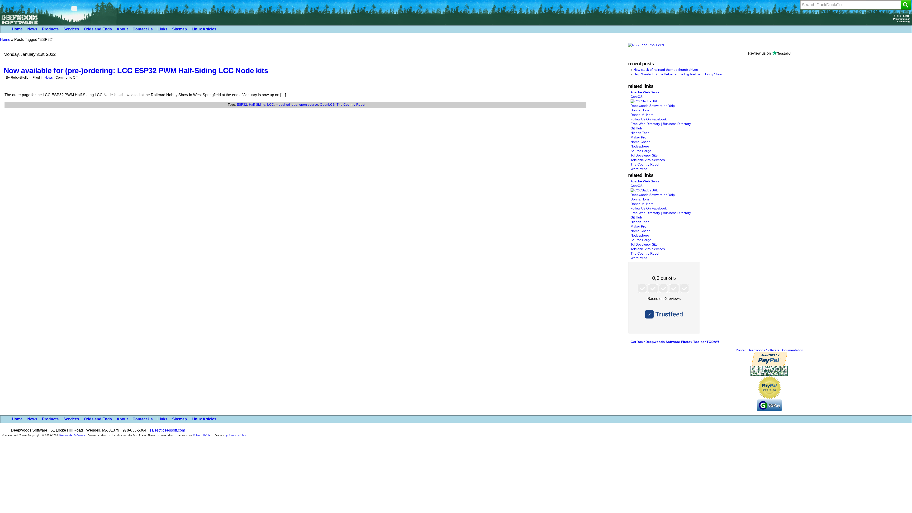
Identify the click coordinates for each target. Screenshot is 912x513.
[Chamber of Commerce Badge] (644, 101)
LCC (270, 104)
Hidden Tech (640, 133)
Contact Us (143, 29)
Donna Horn (640, 110)
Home (17, 29)
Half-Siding (257, 104)
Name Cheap (641, 142)
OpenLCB (327, 104)
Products (50, 29)
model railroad (286, 104)
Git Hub (636, 128)
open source (308, 104)
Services (71, 29)
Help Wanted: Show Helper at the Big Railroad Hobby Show (677, 74)
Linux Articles (204, 29)
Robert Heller (202, 435)
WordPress (639, 169)
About (122, 29)
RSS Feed (655, 45)
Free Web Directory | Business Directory (661, 124)
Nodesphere (640, 146)
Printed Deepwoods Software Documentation (769, 350)
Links (162, 29)
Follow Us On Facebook (649, 119)
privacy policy (236, 435)
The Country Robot (351, 104)
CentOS (636, 97)
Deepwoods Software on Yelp (653, 106)
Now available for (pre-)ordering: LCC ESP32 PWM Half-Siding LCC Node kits (136, 70)
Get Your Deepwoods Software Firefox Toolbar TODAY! (675, 342)
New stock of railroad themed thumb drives (665, 69)
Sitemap (179, 29)
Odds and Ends (98, 29)
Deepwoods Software (72, 435)
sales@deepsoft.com (167, 430)
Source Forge (641, 151)
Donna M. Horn (642, 115)
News (32, 29)
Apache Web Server (646, 92)
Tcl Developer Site (644, 155)
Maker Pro (638, 137)
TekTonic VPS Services (648, 160)
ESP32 (242, 104)
